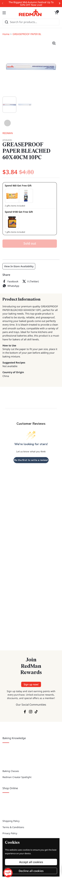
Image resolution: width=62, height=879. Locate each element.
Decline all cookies (31, 871)
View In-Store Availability (19, 266)
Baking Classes (10, 771)
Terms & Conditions (13, 827)
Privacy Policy (9, 833)
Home (5, 34)
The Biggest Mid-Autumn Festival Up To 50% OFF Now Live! (31, 3)
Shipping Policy (11, 821)
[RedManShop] (30, 13)
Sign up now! (31, 684)
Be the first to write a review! (31, 460)
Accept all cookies (31, 862)
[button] (56, 13)
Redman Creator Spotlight (16, 777)
